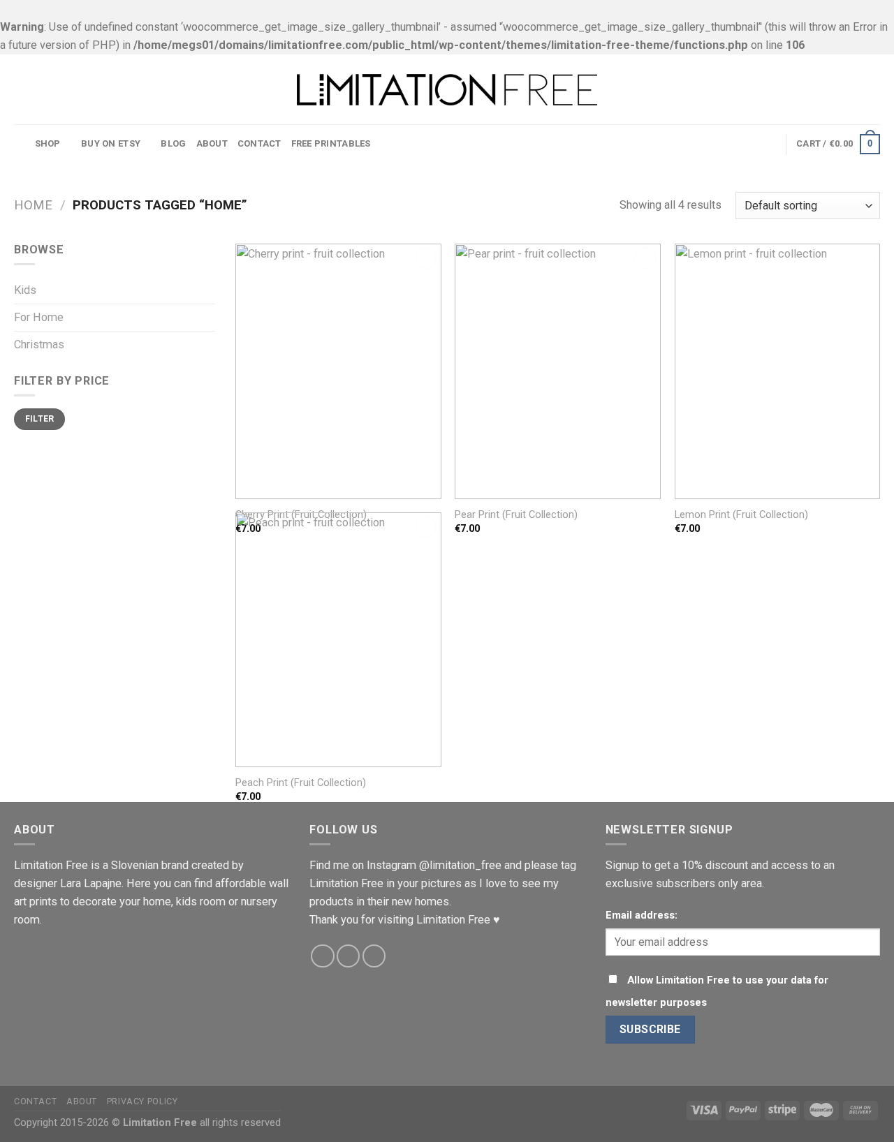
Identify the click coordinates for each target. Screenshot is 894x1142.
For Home (39, 317)
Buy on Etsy (110, 143)
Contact (259, 143)
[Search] (19, 144)
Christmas (39, 344)
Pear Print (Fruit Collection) (516, 514)
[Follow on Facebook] (323, 956)
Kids (25, 290)
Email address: (641, 915)
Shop (48, 143)
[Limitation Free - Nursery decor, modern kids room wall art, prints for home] (447, 89)
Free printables (331, 143)
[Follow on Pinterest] (374, 956)
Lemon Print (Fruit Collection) (741, 514)
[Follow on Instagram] (348, 956)
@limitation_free (460, 865)
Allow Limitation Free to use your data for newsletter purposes (717, 991)
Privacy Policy (142, 1101)
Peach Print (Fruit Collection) (300, 782)
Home (33, 205)
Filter (39, 419)
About (212, 143)
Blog (173, 143)
